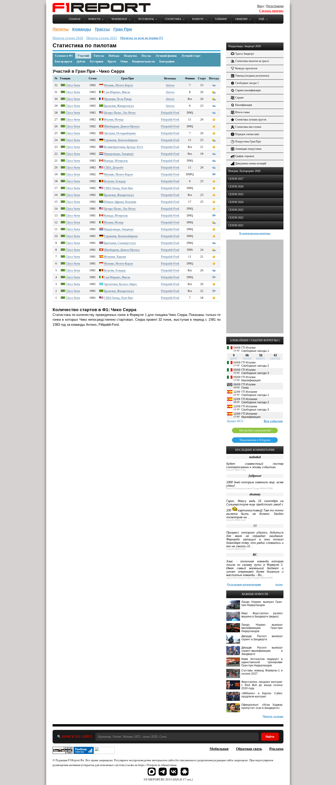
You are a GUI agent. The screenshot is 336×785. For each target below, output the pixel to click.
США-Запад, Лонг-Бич (118, 188)
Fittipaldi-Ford (170, 112)
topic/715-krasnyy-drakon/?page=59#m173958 (249, 488)
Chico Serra (73, 85)
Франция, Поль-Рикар (118, 99)
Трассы (102, 29)
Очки (124, 61)
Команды (81, 29)
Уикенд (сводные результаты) (252, 75)
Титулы (98, 55)
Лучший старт (190, 55)
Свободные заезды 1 (247, 83)
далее (279, 584)
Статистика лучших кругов (250, 119)
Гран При (122, 29)
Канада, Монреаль (116, 160)
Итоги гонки (242, 112)
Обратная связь (249, 749)
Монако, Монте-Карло (118, 85)
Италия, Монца (113, 119)
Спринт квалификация (248, 90)
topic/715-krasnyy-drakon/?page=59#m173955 (249, 578)
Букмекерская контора (254, 233)
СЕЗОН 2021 (235, 225)
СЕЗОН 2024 (235, 202)
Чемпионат (119, 19)
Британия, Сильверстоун (120, 243)
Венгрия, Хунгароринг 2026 (244, 171)
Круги (112, 61)
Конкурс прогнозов (246, 68)
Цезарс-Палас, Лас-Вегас (120, 112)
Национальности (143, 61)
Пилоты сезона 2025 (101, 38)
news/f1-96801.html (236, 520)
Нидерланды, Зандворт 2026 (244, 46)
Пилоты (61, 29)
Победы (114, 55)
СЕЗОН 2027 (235, 178)
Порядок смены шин (247, 134)
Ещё (261, 19)
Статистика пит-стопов (248, 126)
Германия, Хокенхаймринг (121, 140)
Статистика (173, 19)
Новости (94, 19)
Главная (74, 19)
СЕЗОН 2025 (235, 194)
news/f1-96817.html (236, 470)
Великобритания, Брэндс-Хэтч (123, 147)
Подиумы (130, 55)
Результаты (146, 19)
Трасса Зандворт (244, 53)
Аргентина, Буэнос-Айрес (120, 284)
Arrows (170, 85)
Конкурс (198, 19)
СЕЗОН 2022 (235, 217)
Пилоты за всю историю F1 (141, 38)
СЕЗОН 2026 (235, 186)
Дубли (81, 61)
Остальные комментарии (244, 584)
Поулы (146, 55)
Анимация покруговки (248, 148)
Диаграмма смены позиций (250, 163)
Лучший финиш (166, 55)
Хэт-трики (96, 61)
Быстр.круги (63, 61)
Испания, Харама (115, 256)
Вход (260, 6)
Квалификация (243, 105)
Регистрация (274, 6)
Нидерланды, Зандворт (119, 153)
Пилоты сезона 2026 (68, 38)
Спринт (239, 97)
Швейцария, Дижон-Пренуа (122, 126)
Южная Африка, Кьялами (120, 201)
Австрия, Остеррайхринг (120, 133)
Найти (270, 736)
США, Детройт (113, 167)
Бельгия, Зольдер (115, 181)
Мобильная (219, 749)
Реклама (276, 749)
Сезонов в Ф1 (64, 55)
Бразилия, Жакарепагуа (119, 105)
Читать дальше (273, 716)
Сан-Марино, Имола (117, 92)
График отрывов (244, 156)
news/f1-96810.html (236, 549)
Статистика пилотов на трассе (252, 61)
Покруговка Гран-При (248, 141)
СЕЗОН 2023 (235, 209)
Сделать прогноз (271, 11)
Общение (241, 19)
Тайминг (221, 19)
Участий (83, 55)
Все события (273, 421)
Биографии (166, 61)
